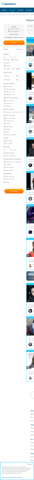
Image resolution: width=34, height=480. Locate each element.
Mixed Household (11, 134)
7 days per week (10, 89)
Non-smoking (10, 167)
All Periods (9, 86)
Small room (9, 106)
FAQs (32, 460)
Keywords (6, 182)
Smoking (8, 164)
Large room (9, 103)
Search (4, 10)
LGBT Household (10, 156)
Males (7, 132)
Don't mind (9, 141)
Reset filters (19, 49)
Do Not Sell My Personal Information (12, 477)
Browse (12, 10)
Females (8, 129)
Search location (14, 34)
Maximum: (7, 79)
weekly (8, 59)
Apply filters (14, 191)
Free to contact (10, 179)
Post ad (20, 10)
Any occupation (10, 118)
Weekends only (10, 94)
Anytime (8, 66)
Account (29, 10)
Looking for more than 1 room (14, 112)
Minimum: (7, 76)
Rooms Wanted (14, 31)
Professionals (10, 121)
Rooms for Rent (14, 29)
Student (8, 123)
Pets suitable (9, 170)
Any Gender (9, 126)
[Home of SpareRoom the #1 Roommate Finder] (9, 4)
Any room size (10, 100)
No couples (9, 143)
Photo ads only (10, 176)
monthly (15, 59)
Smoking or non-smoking (13, 162)
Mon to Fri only (10, 92)
